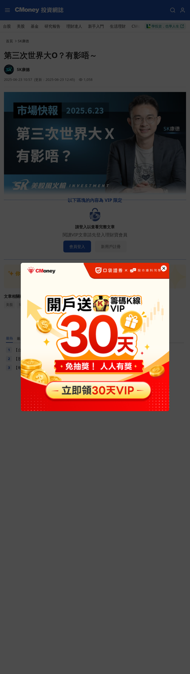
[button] (164, 268)
